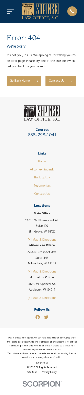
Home (42, 161)
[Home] (40, 11)
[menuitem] (32, 372)
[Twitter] (46, 317)
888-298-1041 (42, 135)
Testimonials (42, 185)
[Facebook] (37, 317)
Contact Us (42, 193)
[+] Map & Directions (42, 239)
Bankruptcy (42, 177)
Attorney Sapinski (42, 169)
